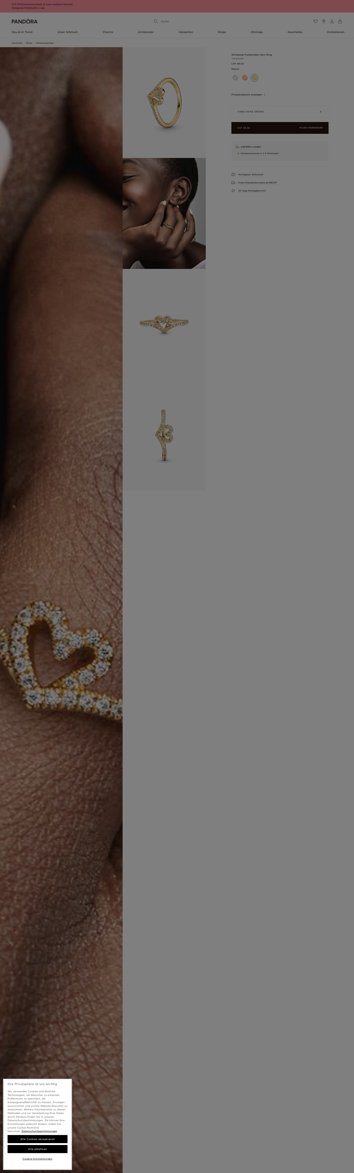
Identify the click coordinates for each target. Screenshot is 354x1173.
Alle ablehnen (37, 1149)
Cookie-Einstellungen (37, 1158)
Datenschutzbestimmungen (39, 1131)
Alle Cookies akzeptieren (37, 1139)
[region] (37, 1124)
